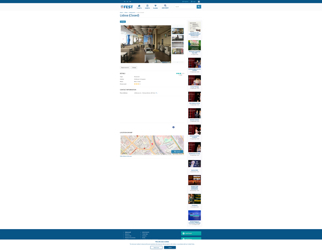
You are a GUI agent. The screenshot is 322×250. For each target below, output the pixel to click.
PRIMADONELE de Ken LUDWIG (194, 69)
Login (194, 1)
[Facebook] (173, 127)
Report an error (125, 67)
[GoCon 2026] (194, 164)
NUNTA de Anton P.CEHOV (194, 136)
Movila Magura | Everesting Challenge (194, 222)
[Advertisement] (152, 109)
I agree (170, 247)
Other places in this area (126, 156)
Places (126, 12)
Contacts (144, 235)
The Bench (194, 205)
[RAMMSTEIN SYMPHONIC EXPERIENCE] (194, 180)
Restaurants (132, 12)
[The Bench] (194, 199)
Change (134, 67)
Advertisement (145, 232)
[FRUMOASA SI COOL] (194, 147)
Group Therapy (194, 86)
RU (127, 1)
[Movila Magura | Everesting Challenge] (194, 215)
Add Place (188, 239)
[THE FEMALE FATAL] (194, 97)
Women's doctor (194, 119)
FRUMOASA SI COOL (194, 153)
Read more (156, 247)
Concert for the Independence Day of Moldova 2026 (194, 34)
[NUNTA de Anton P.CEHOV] (194, 130)
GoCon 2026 (194, 170)
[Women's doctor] (194, 113)
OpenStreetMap (174, 153)
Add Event (188, 233)
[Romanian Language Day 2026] (194, 45)
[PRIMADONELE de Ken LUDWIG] (194, 63)
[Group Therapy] (194, 80)
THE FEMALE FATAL (194, 103)
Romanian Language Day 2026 (194, 52)
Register (186, 1)
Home (121, 12)
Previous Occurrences (130, 237)
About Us (127, 234)
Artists (143, 237)
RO (124, 1)
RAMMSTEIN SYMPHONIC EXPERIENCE (194, 188)
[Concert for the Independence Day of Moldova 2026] (194, 26)
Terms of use (128, 235)
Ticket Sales (145, 234)
